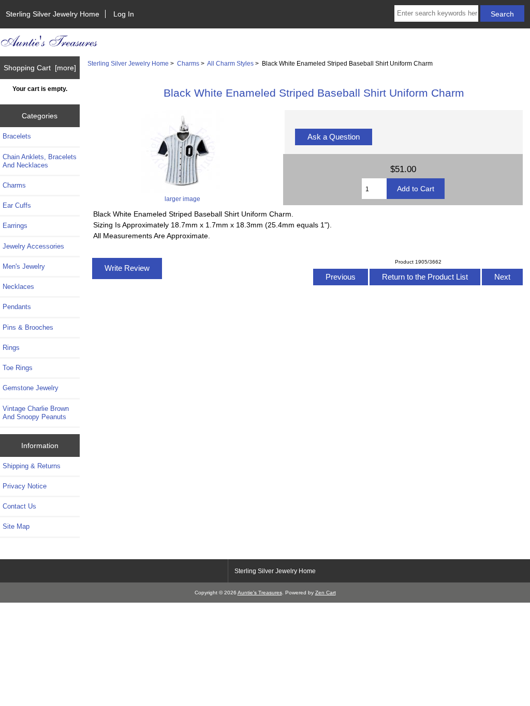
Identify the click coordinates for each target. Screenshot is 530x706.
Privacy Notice (25, 486)
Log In (123, 14)
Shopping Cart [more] (40, 68)
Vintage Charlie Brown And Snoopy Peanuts (36, 413)
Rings (11, 347)
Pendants (17, 307)
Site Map (16, 526)
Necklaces (18, 286)
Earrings (15, 225)
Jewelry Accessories (33, 246)
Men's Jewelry (24, 266)
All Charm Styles (230, 63)
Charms (188, 63)
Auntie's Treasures (260, 592)
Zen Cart (325, 592)
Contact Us (19, 506)
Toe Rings (18, 368)
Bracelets (17, 136)
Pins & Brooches (28, 327)
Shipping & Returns (32, 466)
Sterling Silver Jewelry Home (52, 14)
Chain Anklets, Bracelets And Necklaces (40, 161)
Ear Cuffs (17, 205)
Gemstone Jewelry (30, 388)
